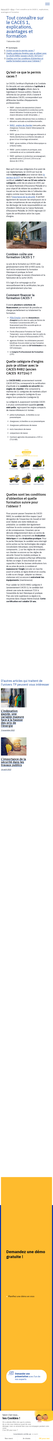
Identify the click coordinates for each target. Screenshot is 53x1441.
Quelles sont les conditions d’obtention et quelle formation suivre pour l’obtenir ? (24, 59)
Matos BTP (5, 9)
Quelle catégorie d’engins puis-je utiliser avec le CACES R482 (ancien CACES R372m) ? (26, 54)
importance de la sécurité (23, 197)
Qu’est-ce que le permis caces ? (20, 50)
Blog (12, 9)
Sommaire (12, 48)
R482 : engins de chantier (21, 125)
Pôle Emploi (15, 317)
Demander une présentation (27, 1376)
